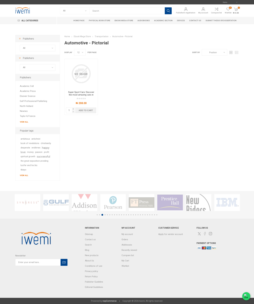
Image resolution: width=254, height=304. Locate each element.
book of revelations (30, 143)
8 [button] (114, 214)
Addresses (127, 244)
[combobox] (127, 10)
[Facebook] (205, 233)
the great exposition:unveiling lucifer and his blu (34, 163)
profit (46, 152)
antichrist (35, 139)
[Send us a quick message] (246, 296)
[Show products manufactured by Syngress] (27, 202)
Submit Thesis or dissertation (221, 20)
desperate (25, 147)
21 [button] (145, 214)
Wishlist (125, 266)
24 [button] (152, 214)
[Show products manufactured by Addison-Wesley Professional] (84, 202)
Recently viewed (129, 250)
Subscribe (64, 262)
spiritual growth (28, 156)
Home (67, 36)
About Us (89, 260)
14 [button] (128, 214)
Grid (231, 52)
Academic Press (28, 91)
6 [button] (109, 214)
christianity (46, 143)
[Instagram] (210, 233)
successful (43, 156)
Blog (87, 250)
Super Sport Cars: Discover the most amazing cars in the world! (81, 95)
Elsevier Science (27, 96)
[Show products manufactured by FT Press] (141, 202)
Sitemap (89, 234)
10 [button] (119, 214)
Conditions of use (93, 266)
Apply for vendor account (170, 234)
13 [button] (126, 214)
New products (91, 255)
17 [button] (135, 214)
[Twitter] (199, 233)
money (30, 152)
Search (168, 10)
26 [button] (156, 214)
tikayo (23, 170)
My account (203, 13)
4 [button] (105, 214)
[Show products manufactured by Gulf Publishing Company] (56, 202)
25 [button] (154, 214)
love (23, 152)
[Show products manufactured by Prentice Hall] (170, 202)
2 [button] (99, 214)
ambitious (25, 139)
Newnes (24, 111)
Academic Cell (27, 86)
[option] (27, 202)
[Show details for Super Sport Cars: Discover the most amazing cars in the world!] (81, 74)
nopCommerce (110, 301)
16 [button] (133, 214)
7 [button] (112, 214)
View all (24, 122)
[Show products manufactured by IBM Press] (227, 202)
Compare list (216, 13)
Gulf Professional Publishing (33, 101)
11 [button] (121, 214)
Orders (125, 239)
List (236, 52)
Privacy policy (91, 271)
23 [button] (149, 214)
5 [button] (107, 214)
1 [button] (97, 214)
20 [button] (142, 214)
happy (45, 147)
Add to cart (86, 110)
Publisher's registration (185, 13)
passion (38, 152)
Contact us (90, 239)
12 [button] (123, 214)
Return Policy (91, 276)
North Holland (26, 106)
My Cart (125, 260)
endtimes (36, 147)
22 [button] (147, 214)
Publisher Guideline (94, 281)
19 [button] (140, 214)
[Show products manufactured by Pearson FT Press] (113, 202)
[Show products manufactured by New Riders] (198, 202)
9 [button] (116, 214)
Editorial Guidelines (94, 287)
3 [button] (102, 215)
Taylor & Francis (27, 116)
